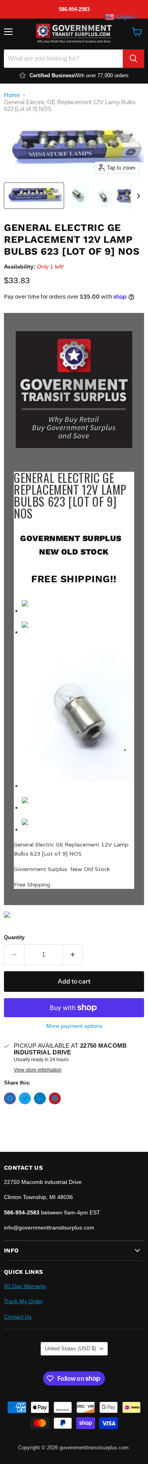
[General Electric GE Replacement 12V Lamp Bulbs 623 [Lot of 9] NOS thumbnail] (34, 195)
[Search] (133, 59)
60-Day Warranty (25, 1286)
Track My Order (23, 1301)
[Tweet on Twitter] (25, 1098)
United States (70, 1349)
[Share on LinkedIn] (40, 1098)
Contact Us (18, 1316)
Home (12, 95)
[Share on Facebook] (10, 1098)
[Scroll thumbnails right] (137, 196)
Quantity (14, 937)
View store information (38, 1070)
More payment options (74, 1026)
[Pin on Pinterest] (55, 1098)
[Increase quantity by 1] (73, 954)
